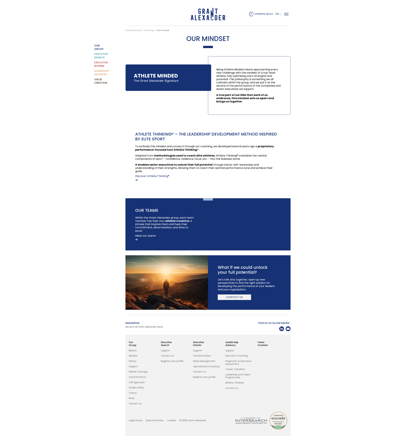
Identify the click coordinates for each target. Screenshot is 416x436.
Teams (133, 393)
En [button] (278, 14)
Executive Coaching (236, 355)
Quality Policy (136, 387)
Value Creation (96, 81)
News (132, 398)
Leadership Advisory (96, 72)
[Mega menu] (286, 14)
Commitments (137, 377)
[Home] (208, 14)
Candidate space (263, 13)
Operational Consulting (206, 366)
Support (133, 366)
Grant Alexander (133, 30)
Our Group (96, 47)
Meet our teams (145, 236)
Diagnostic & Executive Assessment (238, 362)
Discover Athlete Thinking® (152, 176)
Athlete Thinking (234, 382)
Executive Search (96, 55)
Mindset (133, 355)
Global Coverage (138, 371)
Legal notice (136, 420)
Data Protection (155, 420)
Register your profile (172, 361)
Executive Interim (96, 64)
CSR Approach (137, 382)
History (132, 361)
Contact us (234, 297)
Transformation (202, 355)
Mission (133, 350)
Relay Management (204, 361)
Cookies (171, 420)
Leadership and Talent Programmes (238, 376)
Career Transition (235, 369)
